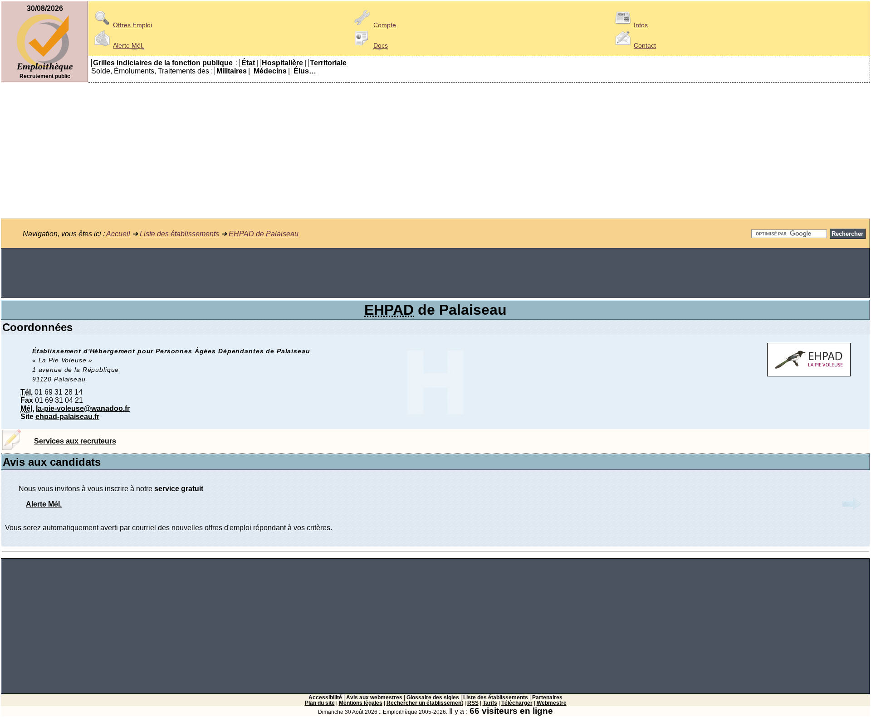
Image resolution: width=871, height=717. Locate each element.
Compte (384, 25)
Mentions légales (360, 703)
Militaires (231, 71)
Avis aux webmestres (374, 697)
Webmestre (552, 703)
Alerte (128, 45)
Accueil (118, 234)
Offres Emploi (132, 25)
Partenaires (547, 697)
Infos (641, 25)
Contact (645, 45)
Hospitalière (282, 63)
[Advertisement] (435, 150)
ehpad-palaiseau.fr (67, 416)
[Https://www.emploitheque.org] (45, 71)
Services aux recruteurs (75, 441)
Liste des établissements (179, 234)
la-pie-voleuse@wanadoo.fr (83, 408)
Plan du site (320, 703)
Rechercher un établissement (425, 703)
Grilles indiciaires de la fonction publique (163, 63)
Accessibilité (325, 697)
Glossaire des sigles (432, 697)
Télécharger (517, 703)
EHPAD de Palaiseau (263, 234)
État (248, 63)
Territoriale (328, 63)
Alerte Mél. (44, 504)
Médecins (270, 71)
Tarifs (490, 703)
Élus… (305, 71)
